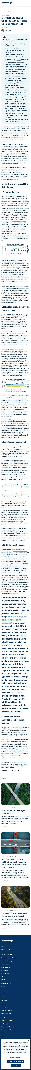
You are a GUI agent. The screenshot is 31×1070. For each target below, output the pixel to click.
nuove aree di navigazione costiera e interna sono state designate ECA (14, 619)
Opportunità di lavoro (6, 1007)
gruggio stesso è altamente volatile (18, 208)
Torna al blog (7, 11)
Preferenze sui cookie (15, 1057)
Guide (2, 1036)
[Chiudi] (28, 1040)
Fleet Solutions (5, 973)
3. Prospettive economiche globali (14, 54)
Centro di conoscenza (7, 1020)
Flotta (2, 996)
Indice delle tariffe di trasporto (8, 1026)
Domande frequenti (6, 1013)
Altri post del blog (6, 778)
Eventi (3, 1018)
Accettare (15, 1065)
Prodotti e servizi (6, 954)
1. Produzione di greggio (12, 48)
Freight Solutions (5, 967)
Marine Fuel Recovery (6, 961)
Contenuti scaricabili (6, 1023)
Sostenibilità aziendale (7, 1010)
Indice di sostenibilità (6, 1030)
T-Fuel (2, 976)
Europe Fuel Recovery (6, 964)
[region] (16, 1054)
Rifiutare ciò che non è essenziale (15, 1061)
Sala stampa (4, 1004)
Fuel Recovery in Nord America (8, 958)
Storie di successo (6, 983)
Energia (3, 986)
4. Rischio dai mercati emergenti (14, 57)
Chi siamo (4, 1000)
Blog (2, 1033)
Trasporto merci (5, 989)
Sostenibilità (4, 992)
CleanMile (3, 979)
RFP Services (4, 970)
